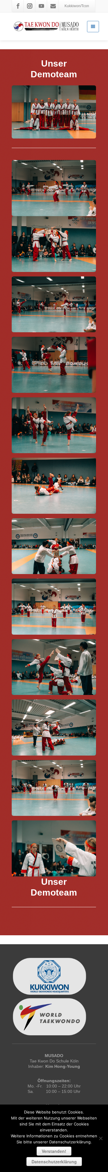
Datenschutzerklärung (54, 1162)
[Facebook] (18, 6)
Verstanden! (54, 1151)
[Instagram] (30, 6)
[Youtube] (41, 6)
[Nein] (101, 1138)
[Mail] (53, 6)
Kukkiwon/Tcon (76, 6)
